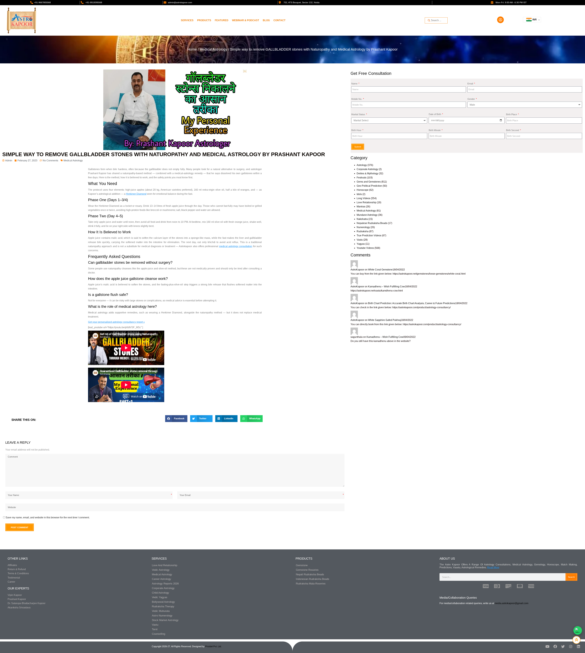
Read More (493, 567)
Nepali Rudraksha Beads (310, 574)
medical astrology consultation (235, 246)
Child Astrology (160, 592)
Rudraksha (363, 231)
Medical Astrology (213, 49)
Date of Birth (435, 114)
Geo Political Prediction (369, 186)
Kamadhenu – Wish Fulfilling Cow (386, 286)
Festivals (361, 177)
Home (192, 49)
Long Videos (363, 198)
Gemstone (302, 565)
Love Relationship (366, 202)
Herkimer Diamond (136, 194)
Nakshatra (362, 219)
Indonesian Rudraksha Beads (312, 579)
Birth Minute (435, 130)
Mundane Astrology (367, 215)
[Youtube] (547, 646)
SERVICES (187, 20)
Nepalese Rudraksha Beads (372, 223)
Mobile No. (357, 99)
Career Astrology (161, 579)
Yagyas (361, 244)
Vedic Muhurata (161, 611)
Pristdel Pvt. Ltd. (213, 646)
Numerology (363, 227)
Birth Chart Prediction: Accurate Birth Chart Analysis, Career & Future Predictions (411, 303)
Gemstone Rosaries (307, 569)
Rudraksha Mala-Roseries (311, 583)
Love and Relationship (164, 565)
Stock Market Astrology (165, 620)
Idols (359, 194)
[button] (176, 418)
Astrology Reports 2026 (165, 583)
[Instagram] (570, 646)
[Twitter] (562, 646)
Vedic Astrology (161, 569)
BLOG (266, 20)
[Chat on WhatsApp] (577, 630)
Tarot (155, 629)
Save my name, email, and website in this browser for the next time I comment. (48, 517)
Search (571, 577)
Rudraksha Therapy (163, 606)
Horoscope (363, 190)
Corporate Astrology (367, 169)
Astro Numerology (162, 615)
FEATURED (221, 20)
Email (470, 83)
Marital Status (358, 114)
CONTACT (279, 20)
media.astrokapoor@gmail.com (511, 603)
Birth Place (512, 114)
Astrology (362, 165)
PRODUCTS (204, 20)
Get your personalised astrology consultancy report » (116, 322)
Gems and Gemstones (369, 181)
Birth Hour (356, 130)
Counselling (158, 633)
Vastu (360, 239)
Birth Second (512, 130)
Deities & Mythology (367, 173)
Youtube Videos (365, 248)
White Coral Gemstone (380, 269)
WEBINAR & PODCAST (245, 20)
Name (354, 83)
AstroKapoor (357, 269)
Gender (471, 99)
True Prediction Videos (369, 235)
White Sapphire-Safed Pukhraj (384, 320)
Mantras (361, 206)
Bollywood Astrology (163, 601)
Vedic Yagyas (159, 597)
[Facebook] (555, 646)
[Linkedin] (578, 646)
